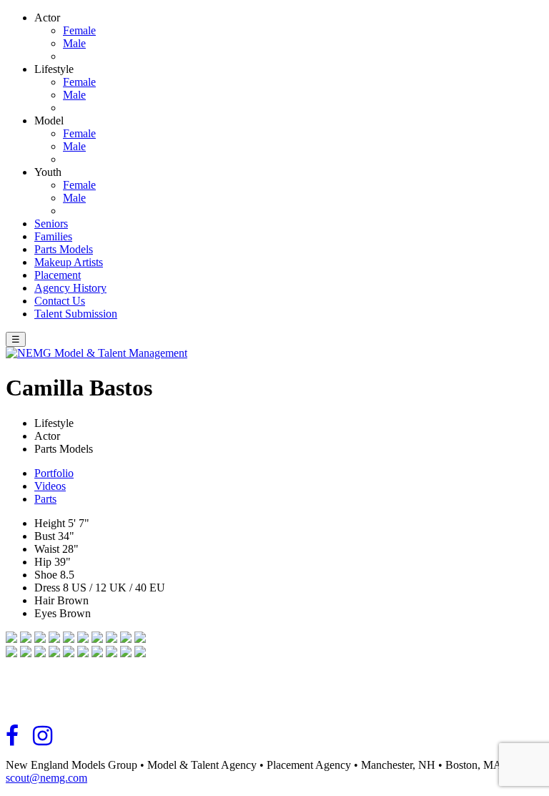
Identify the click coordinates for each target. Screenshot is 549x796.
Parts (45, 499)
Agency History (70, 288)
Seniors (51, 223)
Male (74, 43)
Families (53, 236)
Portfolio (54, 473)
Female (79, 30)
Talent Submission (75, 314)
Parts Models (63, 249)
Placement (57, 275)
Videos (50, 486)
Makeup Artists (68, 262)
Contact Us (59, 301)
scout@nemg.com (46, 778)
